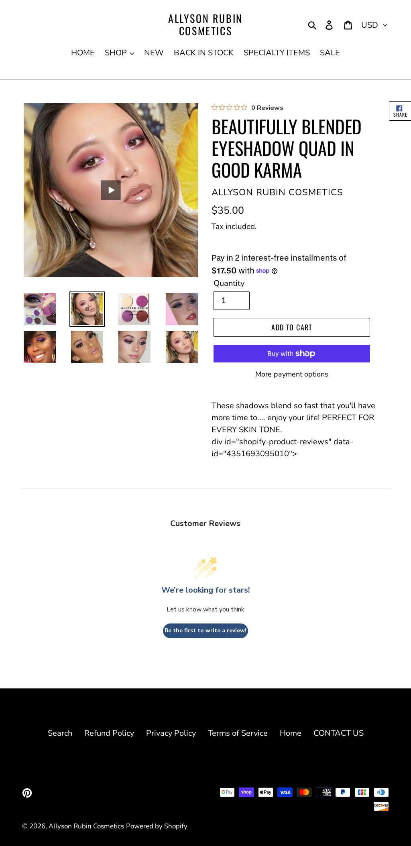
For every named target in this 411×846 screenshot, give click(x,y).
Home (290, 733)
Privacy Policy (171, 733)
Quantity (229, 283)
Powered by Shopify (156, 826)
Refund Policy (109, 733)
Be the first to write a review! (205, 630)
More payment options (291, 374)
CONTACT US (338, 733)
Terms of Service (238, 733)
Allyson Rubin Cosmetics (205, 24)
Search (60, 733)
